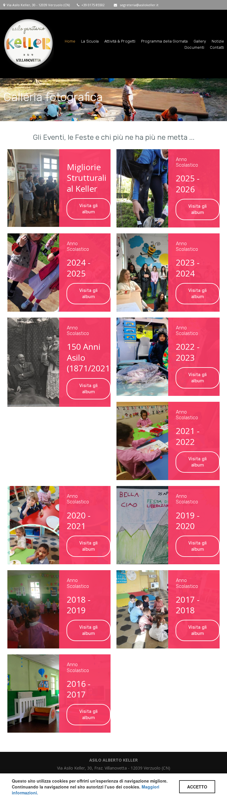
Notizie (218, 41)
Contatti (217, 47)
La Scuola (90, 41)
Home (70, 41)
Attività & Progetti (119, 41)
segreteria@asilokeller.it (139, 5)
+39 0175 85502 (93, 5)
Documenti (194, 47)
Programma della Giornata (164, 41)
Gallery (200, 41)
